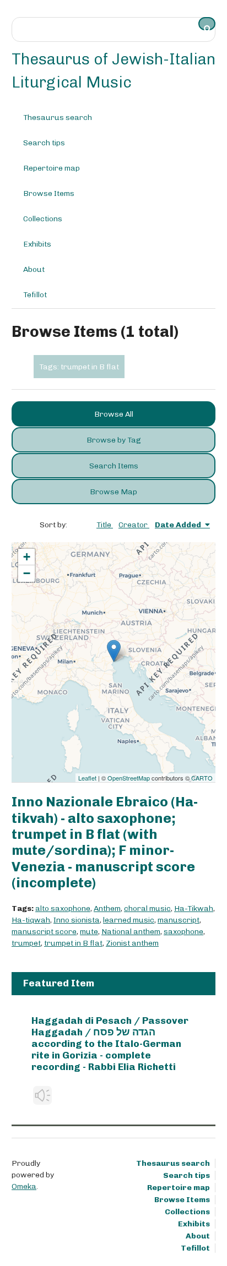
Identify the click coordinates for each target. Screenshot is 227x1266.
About (34, 269)
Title (104, 525)
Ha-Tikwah (193, 908)
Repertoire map (51, 168)
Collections (42, 218)
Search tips (44, 143)
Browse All (113, 414)
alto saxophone (62, 908)
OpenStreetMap (128, 777)
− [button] (26, 573)
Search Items (113, 466)
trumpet (26, 943)
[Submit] (207, 23)
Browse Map (113, 491)
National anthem (130, 931)
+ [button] (26, 557)
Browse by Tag (114, 440)
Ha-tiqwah (31, 920)
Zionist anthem (132, 943)
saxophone (183, 931)
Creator (133, 525)
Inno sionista (76, 920)
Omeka (24, 1186)
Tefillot (35, 294)
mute (89, 931)
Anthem (107, 908)
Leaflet (87, 777)
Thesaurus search (57, 117)
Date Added (179, 525)
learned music (128, 920)
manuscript (178, 920)
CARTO (202, 777)
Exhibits (37, 244)
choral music (147, 908)
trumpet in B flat (73, 943)
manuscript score (44, 931)
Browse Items (48, 193)
